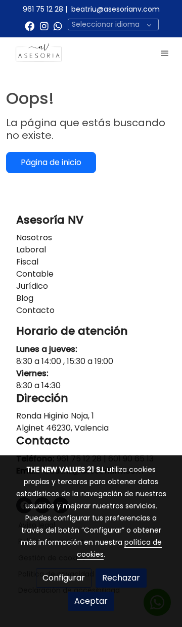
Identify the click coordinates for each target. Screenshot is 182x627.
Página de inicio (51, 162)
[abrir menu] (165, 53)
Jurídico (32, 286)
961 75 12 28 (43, 9)
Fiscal (27, 262)
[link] (40, 53)
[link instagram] (44, 25)
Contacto (35, 310)
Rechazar (121, 578)
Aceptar (91, 601)
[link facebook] (29, 25)
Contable (35, 274)
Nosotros (34, 237)
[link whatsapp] (58, 25)
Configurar (63, 578)
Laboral (31, 249)
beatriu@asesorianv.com (115, 9)
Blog (24, 298)
